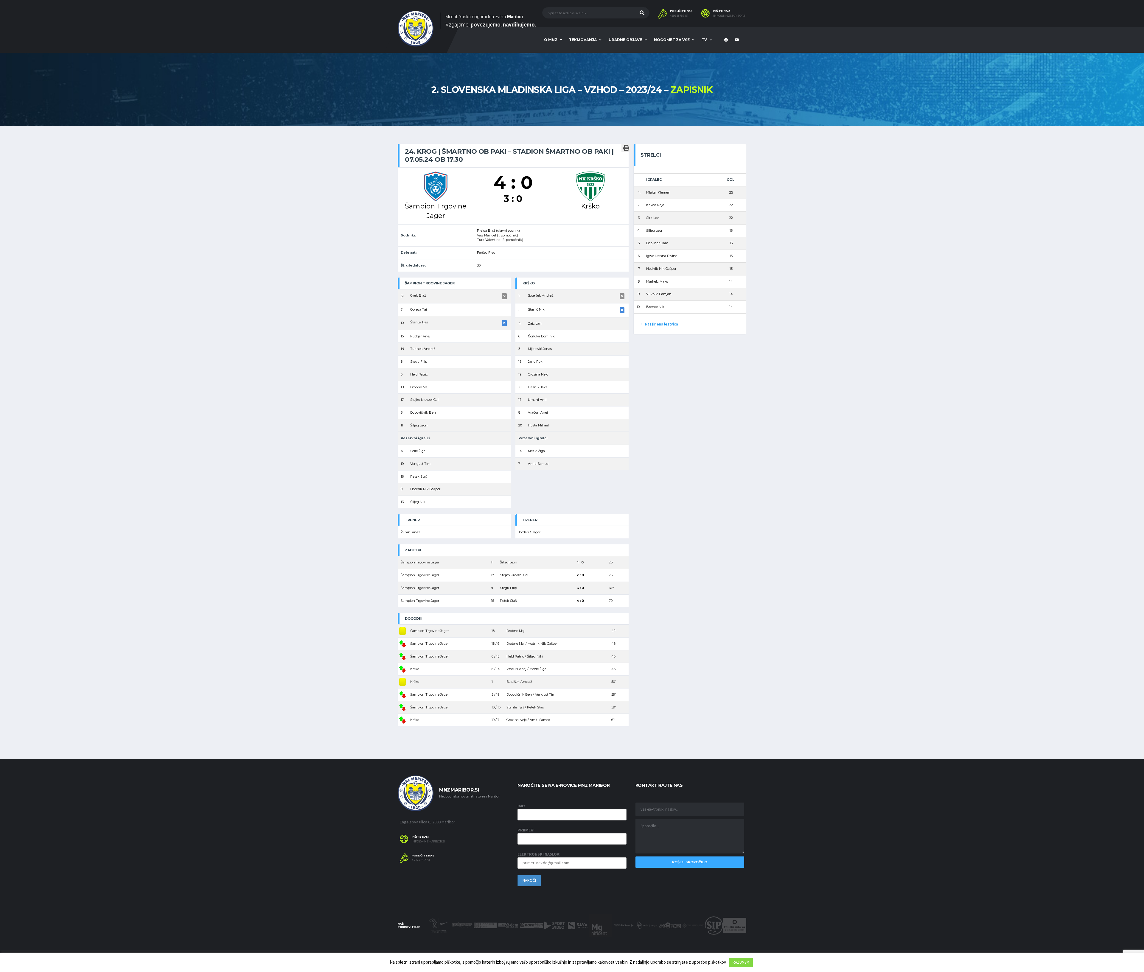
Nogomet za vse (672, 40)
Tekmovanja (583, 40)
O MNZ (550, 40)
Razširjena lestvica (661, 324)
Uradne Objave (625, 40)
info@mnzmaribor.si (729, 15)
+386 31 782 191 (679, 15)
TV (704, 40)
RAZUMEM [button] (741, 962)
